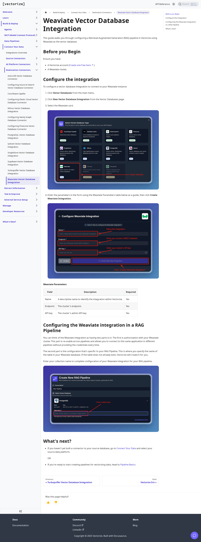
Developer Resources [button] (13, 211)
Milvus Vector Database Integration (19, 110)
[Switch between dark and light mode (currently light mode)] (173, 4)
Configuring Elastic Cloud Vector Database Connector (23, 101)
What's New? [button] (9, 221)
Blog (135, 525)
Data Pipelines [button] (11, 41)
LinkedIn (77, 529)
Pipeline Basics (128, 464)
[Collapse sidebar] (20, 511)
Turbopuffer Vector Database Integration (21, 172)
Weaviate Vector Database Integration (21, 181)
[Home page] (45, 12)
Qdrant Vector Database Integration (19, 145)
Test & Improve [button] (12, 194)
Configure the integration (176, 18)
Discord (77, 525)
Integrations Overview (16, 52)
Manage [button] (7, 205)
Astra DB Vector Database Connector (20, 77)
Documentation (20, 525)
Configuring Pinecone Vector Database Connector (21, 127)
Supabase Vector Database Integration (20, 163)
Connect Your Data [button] (14, 46)
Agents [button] (8, 29)
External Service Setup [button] (16, 199)
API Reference (162, 4)
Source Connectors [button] (15, 58)
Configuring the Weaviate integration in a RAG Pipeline (181, 23)
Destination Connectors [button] (18, 70)
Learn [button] (6, 17)
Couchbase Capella (16, 93)
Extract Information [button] (14, 188)
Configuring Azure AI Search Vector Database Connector (21, 86)
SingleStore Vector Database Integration (21, 154)
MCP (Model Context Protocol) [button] (19, 35)
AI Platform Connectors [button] (18, 64)
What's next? (171, 28)
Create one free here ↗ (81, 65)
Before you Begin (173, 14)
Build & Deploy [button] (10, 23)
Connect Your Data (126, 448)
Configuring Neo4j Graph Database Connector (19, 119)
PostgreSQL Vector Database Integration (21, 136)
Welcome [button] (7, 12)
